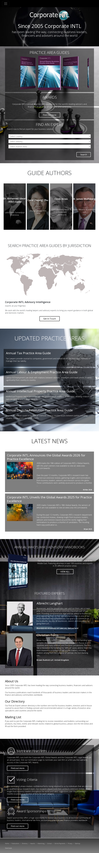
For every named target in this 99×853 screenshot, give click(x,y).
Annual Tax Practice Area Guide (28, 353)
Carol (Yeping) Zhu (38, 200)
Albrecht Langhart (50, 603)
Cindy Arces (61, 198)
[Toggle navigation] (5, 3)
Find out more (49, 115)
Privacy (70, 843)
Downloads (8, 848)
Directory (25, 843)
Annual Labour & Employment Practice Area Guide (41, 372)
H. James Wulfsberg (84, 198)
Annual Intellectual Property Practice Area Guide (40, 391)
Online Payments (60, 843)
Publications (15, 843)
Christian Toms (47, 635)
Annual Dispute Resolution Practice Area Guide (39, 410)
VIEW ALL (65, 571)
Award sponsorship (15, 818)
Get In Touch (49, 318)
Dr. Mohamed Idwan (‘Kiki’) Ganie (14, 200)
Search (83, 154)
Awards (32, 843)
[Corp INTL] (49, 14)
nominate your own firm (55, 760)
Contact (49, 843)
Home (7, 843)
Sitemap (77, 843)
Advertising (40, 843)
